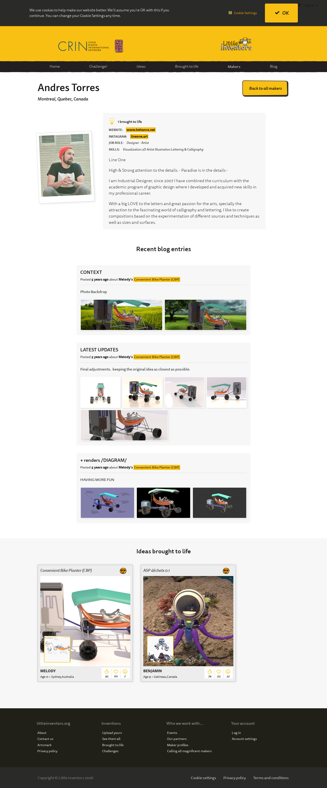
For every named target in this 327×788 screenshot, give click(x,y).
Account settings (244, 739)
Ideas (141, 66)
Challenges (110, 751)
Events (172, 733)
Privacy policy (47, 751)
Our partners (177, 739)
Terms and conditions (271, 777)
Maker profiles (177, 745)
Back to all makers (265, 88)
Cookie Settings (245, 12)
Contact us (45, 739)
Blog (273, 66)
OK (285, 13)
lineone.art (139, 136)
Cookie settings (203, 777)
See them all (111, 739)
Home (55, 66)
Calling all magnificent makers (189, 751)
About (41, 733)
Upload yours (112, 733)
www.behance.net (141, 129)
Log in (236, 733)
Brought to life (186, 66)
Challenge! (98, 66)
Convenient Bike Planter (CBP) (157, 279)
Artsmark (44, 745)
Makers (234, 66)
